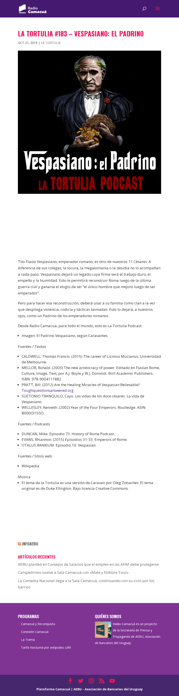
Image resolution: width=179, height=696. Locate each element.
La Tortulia (50, 43)
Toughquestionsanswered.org (48, 390)
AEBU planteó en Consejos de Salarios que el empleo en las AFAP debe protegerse (88, 564)
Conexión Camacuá (34, 632)
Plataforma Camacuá (53, 689)
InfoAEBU (30, 543)
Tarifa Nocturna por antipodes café (46, 647)
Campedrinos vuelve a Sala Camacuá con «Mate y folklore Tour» (73, 572)
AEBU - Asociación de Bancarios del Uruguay (108, 689)
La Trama (28, 640)
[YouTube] (112, 681)
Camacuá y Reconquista (38, 624)
